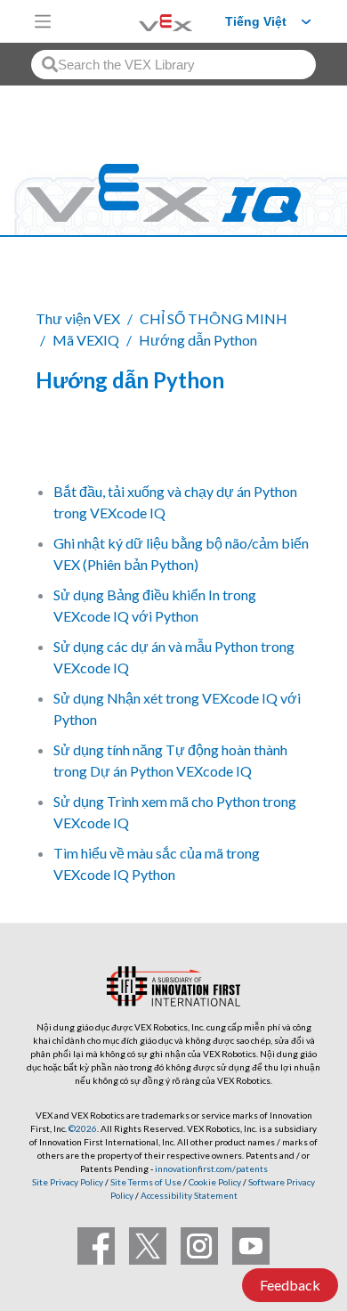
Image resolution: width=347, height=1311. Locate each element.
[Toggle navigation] (42, 21)
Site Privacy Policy (67, 1182)
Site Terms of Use (145, 1182)
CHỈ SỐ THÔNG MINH (213, 318)
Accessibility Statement (189, 1195)
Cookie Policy (215, 1182)
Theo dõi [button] (74, 441)
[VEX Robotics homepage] (143, 21)
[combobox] (173, 64)
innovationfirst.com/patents (211, 1168)
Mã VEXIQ (85, 339)
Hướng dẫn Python (198, 339)
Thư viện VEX (78, 318)
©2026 (83, 1128)
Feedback (290, 1284)
